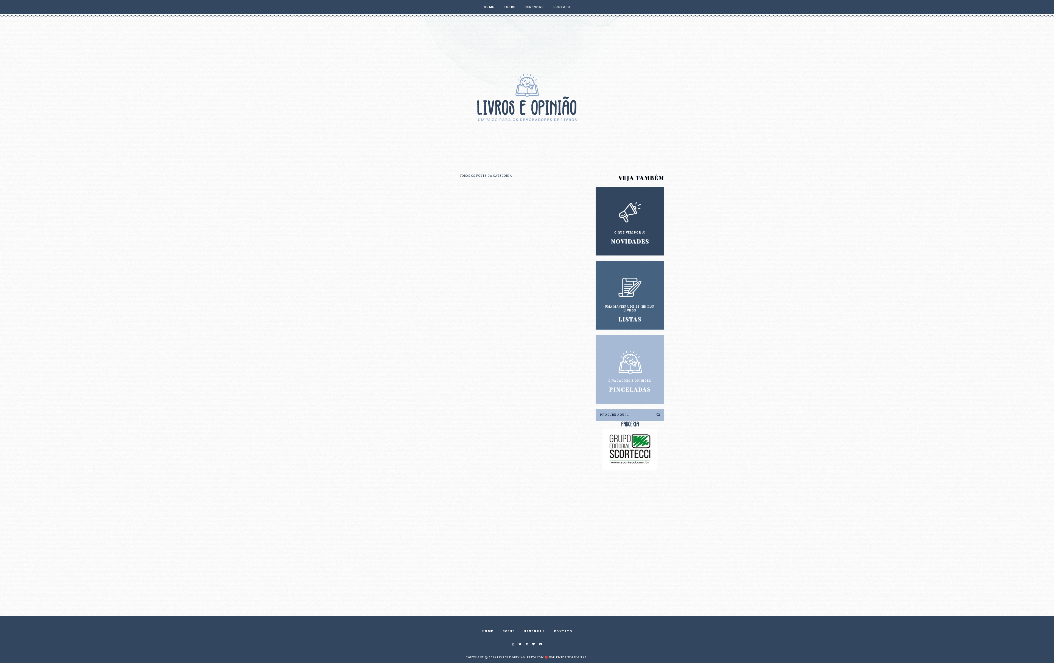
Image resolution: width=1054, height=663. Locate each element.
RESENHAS (534, 7)
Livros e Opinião (511, 657)
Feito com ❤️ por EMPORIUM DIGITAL (557, 657)
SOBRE (509, 7)
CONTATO (561, 7)
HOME (489, 7)
